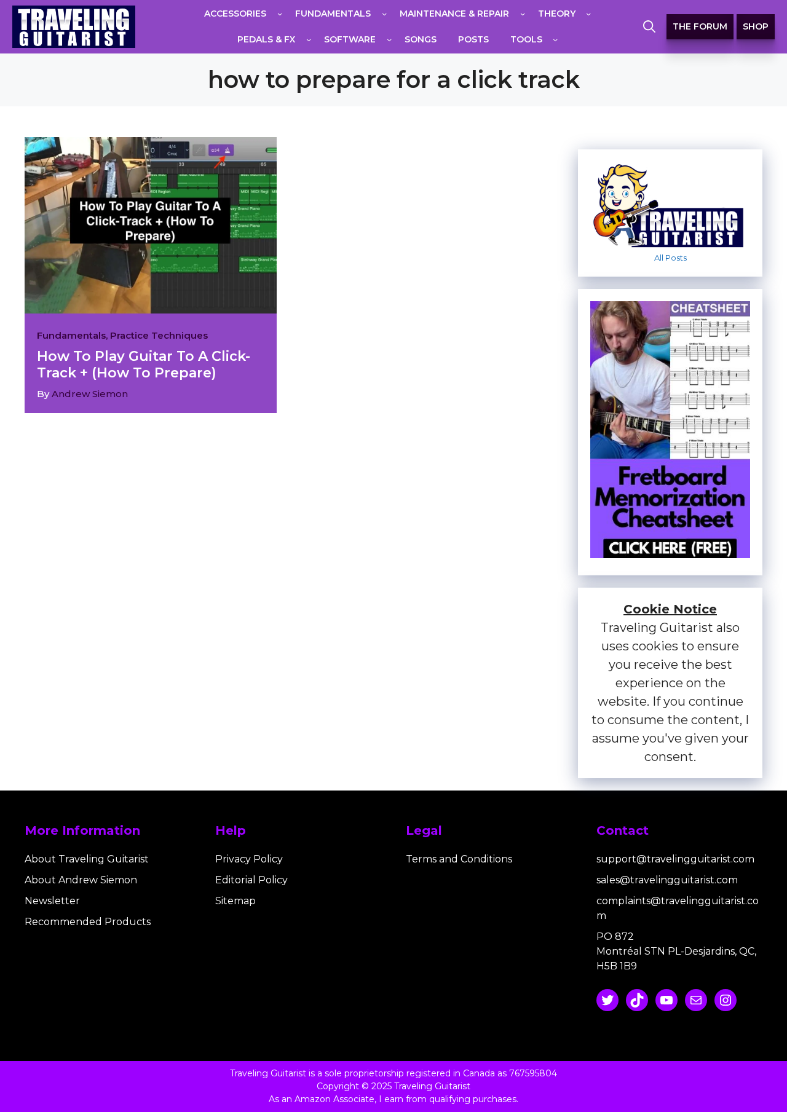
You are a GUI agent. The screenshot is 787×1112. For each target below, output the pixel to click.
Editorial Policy (251, 880)
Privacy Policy (249, 859)
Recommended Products (88, 922)
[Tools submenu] (555, 39)
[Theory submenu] (588, 13)
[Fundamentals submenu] (384, 13)
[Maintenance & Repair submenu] (522, 13)
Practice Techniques (159, 335)
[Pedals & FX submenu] (308, 39)
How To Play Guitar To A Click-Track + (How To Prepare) (143, 364)
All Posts (670, 257)
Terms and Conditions (459, 859)
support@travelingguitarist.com (675, 859)
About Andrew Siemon (81, 880)
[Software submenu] (389, 39)
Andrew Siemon (90, 394)
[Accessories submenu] (279, 13)
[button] (649, 27)
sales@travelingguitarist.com (667, 880)
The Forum (700, 26)
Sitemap (235, 901)
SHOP (756, 26)
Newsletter (52, 901)
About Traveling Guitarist (87, 859)
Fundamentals (71, 335)
